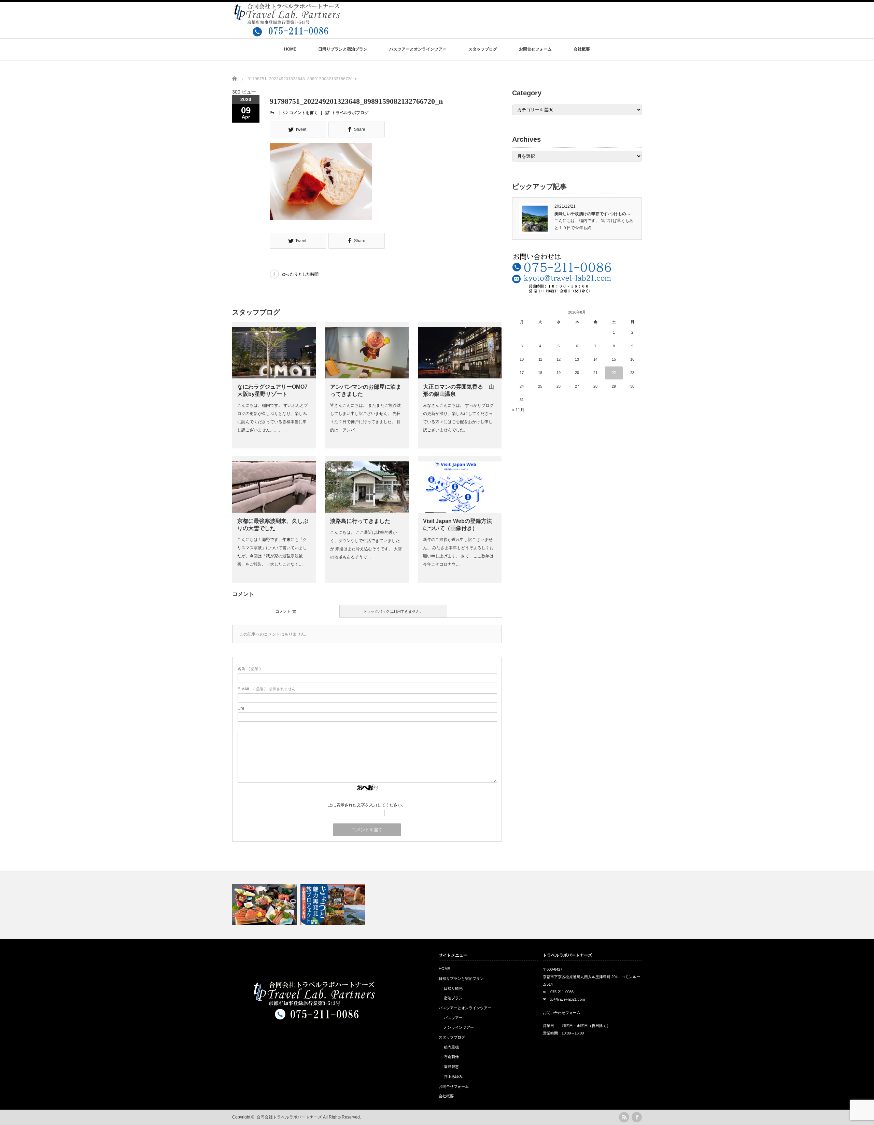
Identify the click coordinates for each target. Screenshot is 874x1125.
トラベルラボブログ (350, 112)
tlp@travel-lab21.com (567, 999)
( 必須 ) (249, 669)
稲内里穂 (451, 1047)
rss (624, 1117)
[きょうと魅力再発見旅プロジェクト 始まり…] (333, 904)
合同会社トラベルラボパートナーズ (289, 1117)
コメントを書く (303, 112)
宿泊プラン (453, 998)
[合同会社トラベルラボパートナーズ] (286, 33)
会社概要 (582, 49)
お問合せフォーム (535, 49)
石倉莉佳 (451, 1057)
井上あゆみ (453, 1076)
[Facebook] (637, 1117)
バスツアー (453, 1018)
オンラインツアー (459, 1027)
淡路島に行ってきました (360, 521)
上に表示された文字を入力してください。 (367, 805)
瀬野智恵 (451, 1067)
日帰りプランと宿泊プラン (342, 49)
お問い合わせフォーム (561, 1013)
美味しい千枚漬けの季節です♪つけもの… (592, 213)
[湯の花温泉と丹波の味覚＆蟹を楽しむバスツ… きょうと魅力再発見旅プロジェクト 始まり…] (437, 904)
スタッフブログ (482, 49)
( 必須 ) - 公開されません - (268, 689)
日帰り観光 (453, 988)
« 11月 (518, 409)
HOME (290, 49)
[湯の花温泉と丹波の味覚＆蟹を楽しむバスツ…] (265, 904)
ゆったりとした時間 (300, 274)
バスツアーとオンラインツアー (418, 49)
